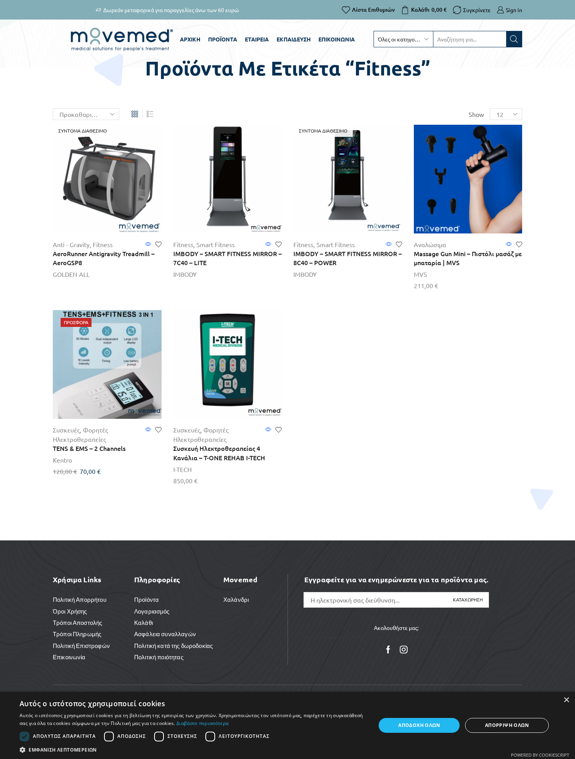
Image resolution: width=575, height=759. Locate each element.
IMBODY (185, 274)
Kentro (62, 460)
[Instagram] (404, 649)
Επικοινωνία (336, 39)
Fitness (103, 244)
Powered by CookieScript (540, 755)
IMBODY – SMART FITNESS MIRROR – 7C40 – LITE (227, 258)
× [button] (566, 700)
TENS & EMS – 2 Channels (89, 448)
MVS (420, 274)
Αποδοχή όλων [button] (419, 725)
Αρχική (190, 39)
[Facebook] (388, 649)
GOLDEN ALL (71, 274)
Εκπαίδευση (294, 39)
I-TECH (182, 469)
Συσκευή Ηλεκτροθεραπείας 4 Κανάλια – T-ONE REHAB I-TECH (219, 453)
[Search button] (514, 39)
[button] (192, 749)
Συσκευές (66, 430)
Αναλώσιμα (430, 244)
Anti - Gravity (71, 244)
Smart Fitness (215, 244)
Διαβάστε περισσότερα (202, 723)
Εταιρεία (257, 39)
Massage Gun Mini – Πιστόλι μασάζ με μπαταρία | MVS (468, 258)
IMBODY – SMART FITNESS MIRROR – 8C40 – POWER (347, 258)
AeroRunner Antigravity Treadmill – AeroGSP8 (104, 258)
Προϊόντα (222, 39)
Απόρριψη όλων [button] (507, 725)
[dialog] (287, 725)
